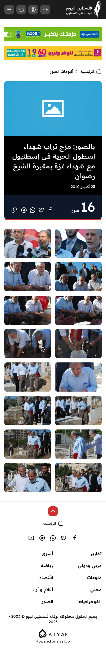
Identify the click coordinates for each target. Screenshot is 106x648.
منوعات (94, 577)
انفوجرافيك (90, 601)
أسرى (47, 553)
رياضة (47, 565)
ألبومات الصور (61, 71)
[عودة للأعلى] (53, 511)
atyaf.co (63, 641)
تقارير (96, 553)
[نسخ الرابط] (14, 210)
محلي (96, 589)
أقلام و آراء (43, 589)
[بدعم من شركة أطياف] (53, 633)
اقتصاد (46, 577)
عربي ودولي (90, 565)
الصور (47, 601)
